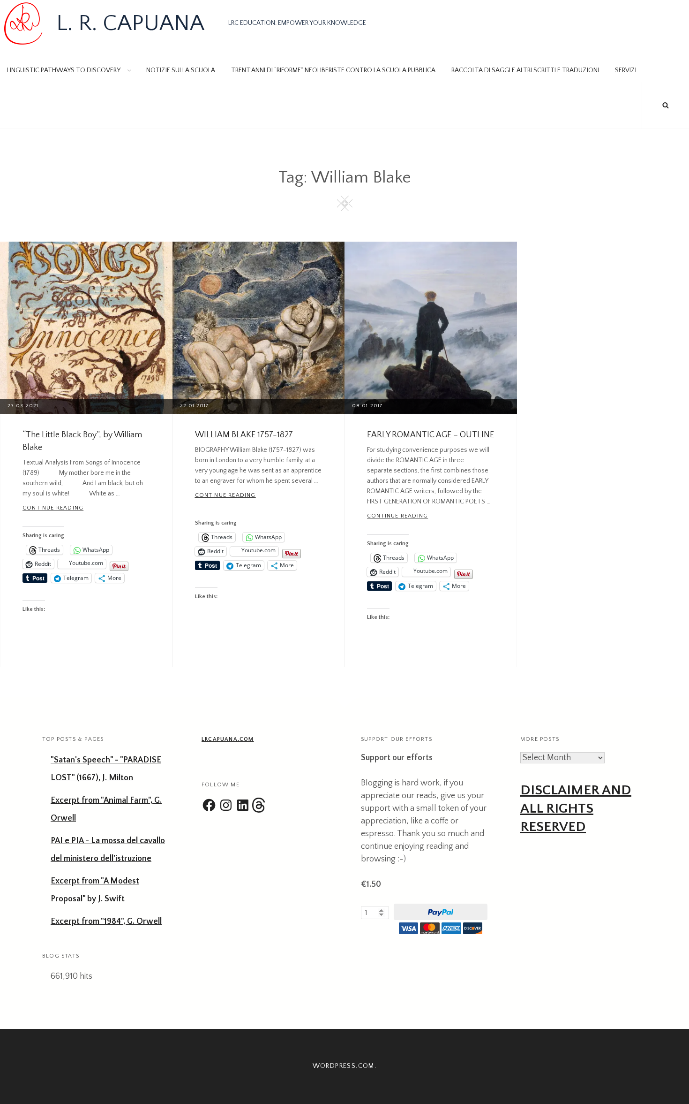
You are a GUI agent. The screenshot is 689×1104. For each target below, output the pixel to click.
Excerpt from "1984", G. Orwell (106, 921)
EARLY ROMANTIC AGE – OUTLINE (430, 435)
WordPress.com (343, 1066)
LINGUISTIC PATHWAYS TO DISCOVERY (63, 70)
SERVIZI (626, 70)
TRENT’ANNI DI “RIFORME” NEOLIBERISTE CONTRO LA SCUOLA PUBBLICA (333, 70)
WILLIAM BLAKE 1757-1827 (244, 435)
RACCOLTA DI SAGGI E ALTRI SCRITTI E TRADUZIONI (525, 70)
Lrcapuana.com (228, 739)
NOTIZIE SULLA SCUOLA (180, 70)
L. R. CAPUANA (130, 23)
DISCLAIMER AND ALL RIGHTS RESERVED (575, 809)
